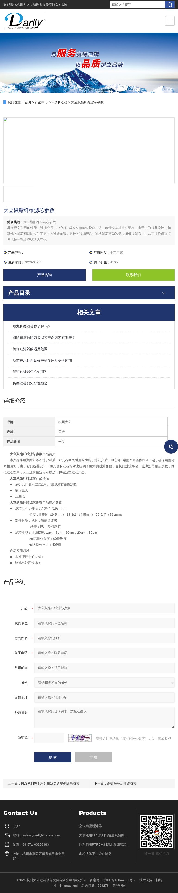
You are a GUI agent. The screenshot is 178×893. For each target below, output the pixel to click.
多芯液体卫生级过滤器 (95, 854)
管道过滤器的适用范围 (30, 349)
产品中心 (41, 102)
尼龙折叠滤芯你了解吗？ (32, 326)
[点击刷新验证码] (80, 738)
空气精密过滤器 (90, 826)
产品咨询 (44, 275)
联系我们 (133, 275)
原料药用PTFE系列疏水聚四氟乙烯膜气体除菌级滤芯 (104, 844)
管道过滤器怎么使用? (29, 372)
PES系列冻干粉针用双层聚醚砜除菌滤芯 (50, 783)
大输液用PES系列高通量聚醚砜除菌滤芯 (104, 835)
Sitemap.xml (69, 885)
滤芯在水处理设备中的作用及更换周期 (42, 360)
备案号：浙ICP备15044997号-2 (113, 880)
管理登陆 (118, 885)
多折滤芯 (60, 102)
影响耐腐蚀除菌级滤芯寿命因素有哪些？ (44, 338)
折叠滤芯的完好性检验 (30, 383)
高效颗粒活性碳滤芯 (121, 783)
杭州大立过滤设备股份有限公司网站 (42, 5)
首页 (28, 102)
